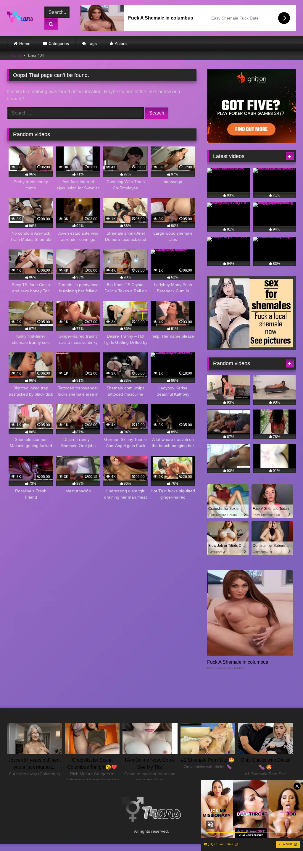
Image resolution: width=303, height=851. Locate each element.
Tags (92, 43)
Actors (121, 43)
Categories (59, 43)
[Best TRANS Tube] (21, 18)
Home (24, 43)
